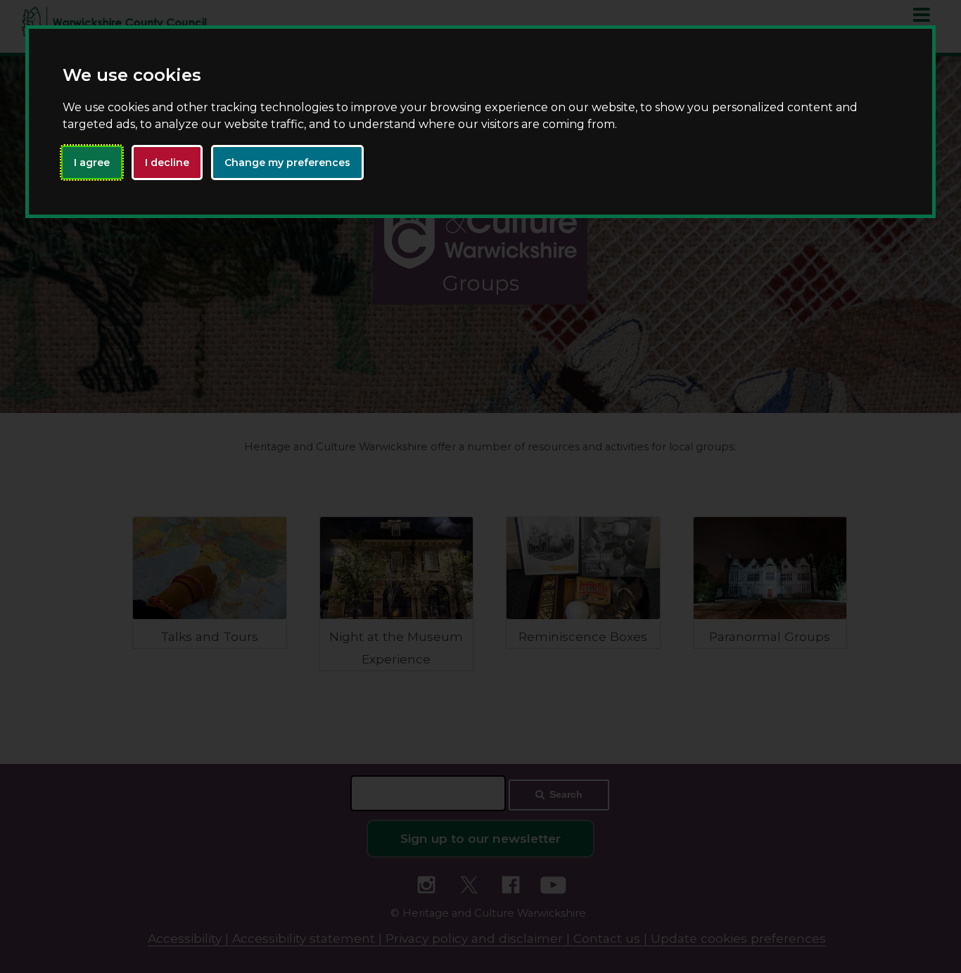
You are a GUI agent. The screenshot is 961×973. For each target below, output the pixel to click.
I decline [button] (167, 162)
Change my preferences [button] (287, 162)
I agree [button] (92, 162)
